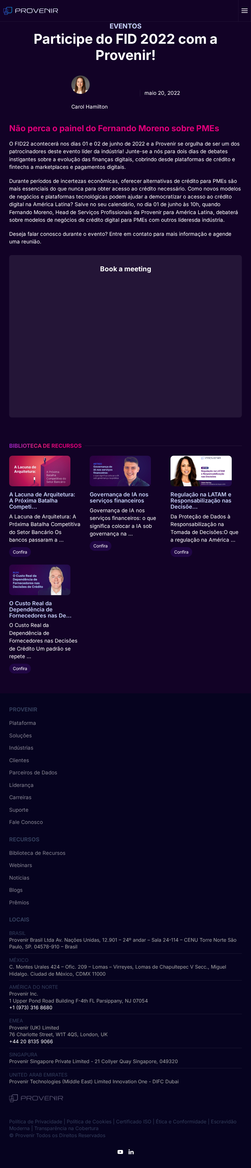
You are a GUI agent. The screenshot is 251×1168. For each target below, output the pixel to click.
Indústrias (21, 748)
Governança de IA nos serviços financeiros (119, 497)
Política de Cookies (89, 1121)
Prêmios (19, 902)
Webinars (20, 865)
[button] (244, 10)
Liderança (21, 785)
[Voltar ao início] (30, 10)
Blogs (16, 890)
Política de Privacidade (35, 1121)
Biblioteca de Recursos (37, 853)
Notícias (19, 878)
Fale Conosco (26, 822)
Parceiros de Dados (33, 772)
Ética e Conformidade (181, 1121)
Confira (20, 551)
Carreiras (20, 797)
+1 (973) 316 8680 (30, 1007)
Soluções (20, 735)
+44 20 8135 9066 (31, 1041)
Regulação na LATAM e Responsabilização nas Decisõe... (200, 500)
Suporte (18, 810)
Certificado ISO (133, 1121)
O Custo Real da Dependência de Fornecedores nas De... (40, 609)
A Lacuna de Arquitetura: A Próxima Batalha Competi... (42, 500)
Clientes (19, 760)
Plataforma (22, 723)
